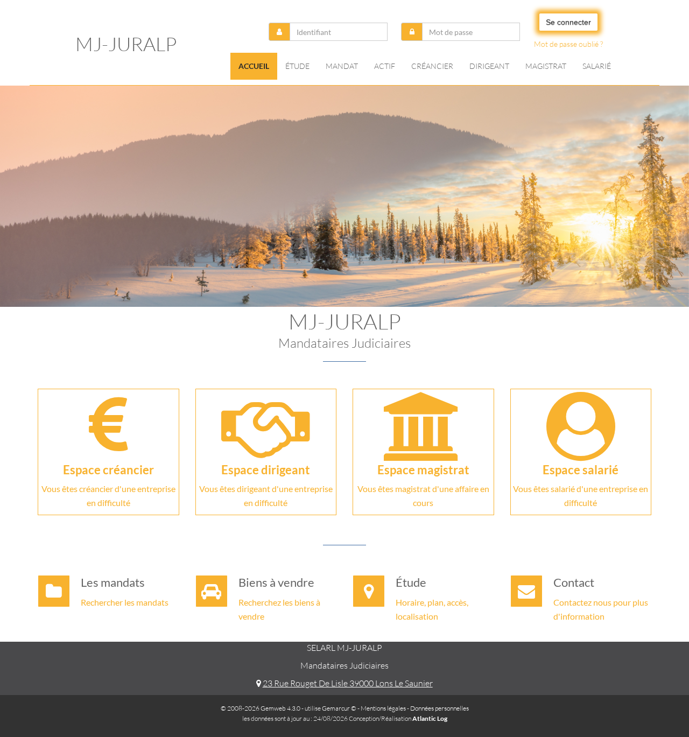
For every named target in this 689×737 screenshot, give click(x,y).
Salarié (596, 66)
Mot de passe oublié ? (568, 43)
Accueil (253, 66)
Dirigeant (489, 66)
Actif (384, 66)
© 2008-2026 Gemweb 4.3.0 (260, 708)
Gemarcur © (339, 708)
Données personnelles (439, 708)
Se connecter (568, 22)
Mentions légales (383, 708)
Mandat (342, 66)
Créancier (432, 66)
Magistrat (545, 66)
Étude (297, 66)
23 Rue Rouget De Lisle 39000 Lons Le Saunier (347, 683)
